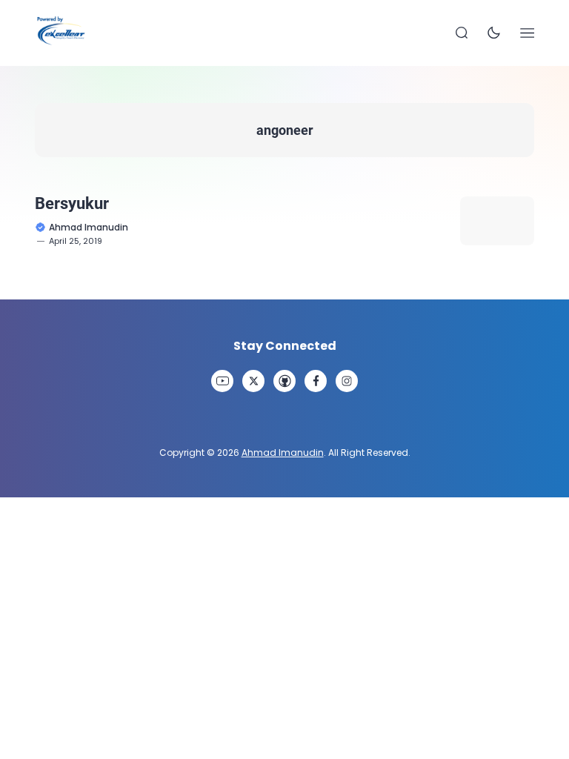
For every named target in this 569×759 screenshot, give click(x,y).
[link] (222, 381)
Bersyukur (72, 203)
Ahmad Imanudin (283, 452)
